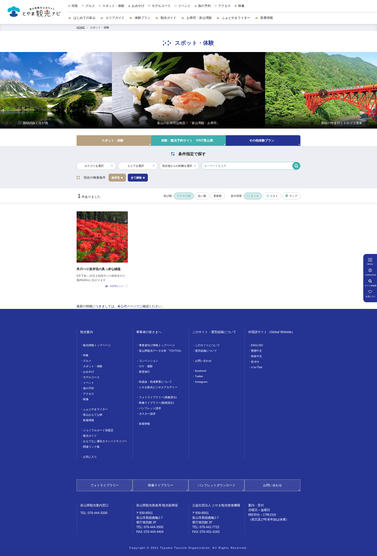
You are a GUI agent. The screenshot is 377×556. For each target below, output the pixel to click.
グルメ (87, 360)
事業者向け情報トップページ (157, 345)
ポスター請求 (147, 413)
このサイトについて (207, 345)
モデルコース (91, 377)
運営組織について (206, 350)
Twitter (199, 376)
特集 (86, 355)
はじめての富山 (84, 17)
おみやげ (88, 371)
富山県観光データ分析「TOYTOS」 (161, 350)
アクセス (88, 393)
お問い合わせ (203, 360)
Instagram (201, 381)
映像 (86, 399)
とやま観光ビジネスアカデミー (158, 387)
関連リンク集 (91, 446)
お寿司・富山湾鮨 (199, 17)
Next (323, 93)
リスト (274, 195)
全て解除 (136, 177)
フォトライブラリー (105, 485)
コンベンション (148, 360)
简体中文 (256, 356)
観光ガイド (168, 17)
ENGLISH (257, 345)
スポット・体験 (99, 27)
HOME (81, 27)
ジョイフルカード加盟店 (98, 430)
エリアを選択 (135, 165)
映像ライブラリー (160, 485)
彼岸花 (116, 177)
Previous (54, 93)
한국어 (255, 361)
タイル (255, 195)
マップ (293, 195)
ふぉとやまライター (235, 17)
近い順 (202, 195)
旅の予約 (88, 388)
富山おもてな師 (92, 414)
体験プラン (142, 17)
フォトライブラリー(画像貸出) (158, 397)
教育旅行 (144, 371)
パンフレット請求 (150, 408)
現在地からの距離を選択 (177, 165)
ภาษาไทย (256, 367)
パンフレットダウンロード (216, 485)
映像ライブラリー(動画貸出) (156, 402)
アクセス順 (184, 195)
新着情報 (266, 17)
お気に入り (90, 456)
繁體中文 (256, 350)
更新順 (217, 195)
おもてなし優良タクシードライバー (105, 441)
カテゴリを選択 (94, 165)
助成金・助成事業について (155, 381)
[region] (222, 8)
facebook (200, 370)
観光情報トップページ (97, 345)
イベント (88, 382)
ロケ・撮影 (146, 366)
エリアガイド (114, 17)
